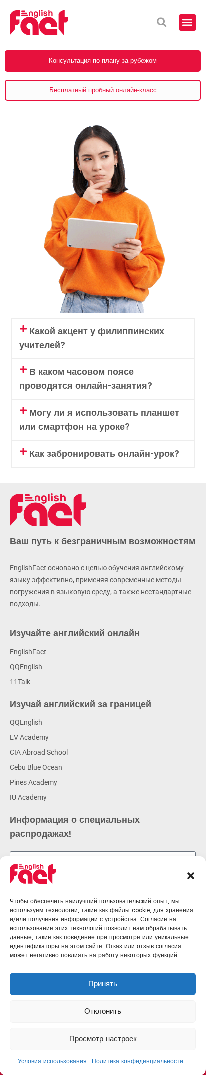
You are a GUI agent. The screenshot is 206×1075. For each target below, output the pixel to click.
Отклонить (103, 1012)
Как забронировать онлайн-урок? (105, 454)
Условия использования (52, 1061)
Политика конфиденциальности (138, 1061)
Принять (103, 984)
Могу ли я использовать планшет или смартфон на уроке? (99, 420)
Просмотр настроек (103, 1039)
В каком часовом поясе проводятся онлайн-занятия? (86, 379)
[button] (191, 876)
